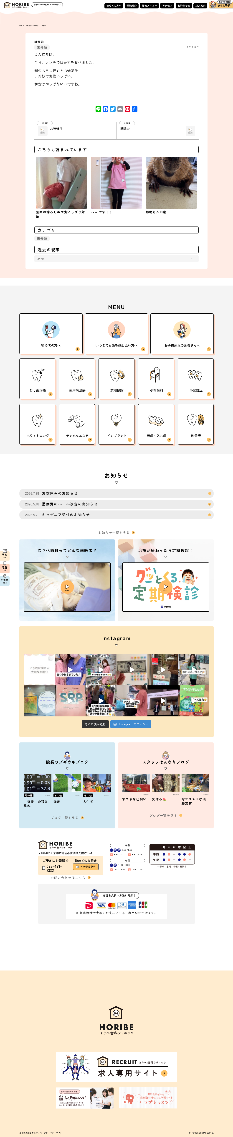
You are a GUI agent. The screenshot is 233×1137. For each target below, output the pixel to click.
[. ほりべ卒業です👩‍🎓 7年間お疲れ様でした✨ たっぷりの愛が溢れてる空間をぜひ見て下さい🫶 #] (70, 669)
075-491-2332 (54, 868)
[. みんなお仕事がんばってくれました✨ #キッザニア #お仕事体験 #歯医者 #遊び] (131, 669)
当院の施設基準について (30, 1132)
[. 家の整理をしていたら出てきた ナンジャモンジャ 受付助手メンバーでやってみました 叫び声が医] (193, 700)
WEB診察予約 (88, 866)
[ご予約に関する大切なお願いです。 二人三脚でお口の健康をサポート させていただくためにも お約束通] (39, 669)
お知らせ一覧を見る (114, 532)
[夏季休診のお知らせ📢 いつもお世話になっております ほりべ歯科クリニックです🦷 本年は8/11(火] (39, 700)
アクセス (167, 5)
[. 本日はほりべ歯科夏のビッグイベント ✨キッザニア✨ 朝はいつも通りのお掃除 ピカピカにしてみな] (193, 669)
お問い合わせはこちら (68, 877)
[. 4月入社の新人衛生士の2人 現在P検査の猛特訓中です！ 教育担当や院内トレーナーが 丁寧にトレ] (131, 700)
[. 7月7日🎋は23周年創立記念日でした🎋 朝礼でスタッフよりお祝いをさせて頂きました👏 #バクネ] (101, 700)
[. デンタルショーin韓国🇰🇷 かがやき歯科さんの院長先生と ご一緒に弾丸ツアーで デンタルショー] (162, 700)
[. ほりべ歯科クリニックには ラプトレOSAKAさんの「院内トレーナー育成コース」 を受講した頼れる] (70, 700)
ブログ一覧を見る (65, 817)
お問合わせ (183, 5)
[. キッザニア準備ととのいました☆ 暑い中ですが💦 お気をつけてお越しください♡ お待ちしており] (162, 669)
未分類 (42, 47)
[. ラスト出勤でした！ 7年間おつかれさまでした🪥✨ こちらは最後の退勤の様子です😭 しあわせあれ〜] (101, 669)
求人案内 (200, 5)
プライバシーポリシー (54, 1132)
